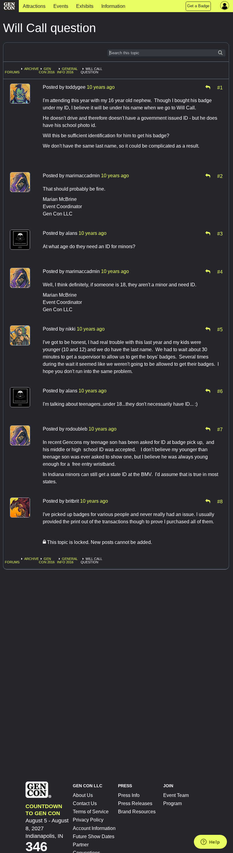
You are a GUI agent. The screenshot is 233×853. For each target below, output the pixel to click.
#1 (220, 87)
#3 (220, 233)
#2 (220, 175)
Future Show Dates (93, 836)
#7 (220, 429)
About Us (83, 795)
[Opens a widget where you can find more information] (210, 842)
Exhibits (84, 6)
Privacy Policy (88, 819)
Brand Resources (137, 811)
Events (60, 6)
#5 (220, 329)
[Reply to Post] (207, 87)
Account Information (94, 828)
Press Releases (135, 803)
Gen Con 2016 (47, 70)
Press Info (129, 795)
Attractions (34, 6)
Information (113, 6)
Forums (12, 72)
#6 (220, 390)
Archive (31, 69)
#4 (220, 271)
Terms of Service (91, 811)
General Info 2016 (67, 70)
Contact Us (85, 803)
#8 (220, 501)
